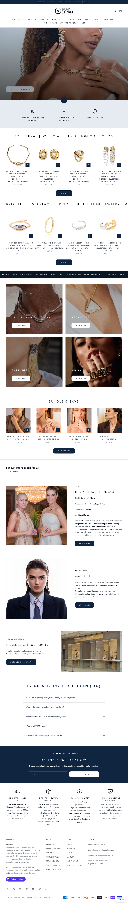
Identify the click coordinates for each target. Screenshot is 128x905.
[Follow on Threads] (20, 889)
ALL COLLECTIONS (74, 865)
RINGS (80, 19)
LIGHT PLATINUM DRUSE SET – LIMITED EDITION (18, 438)
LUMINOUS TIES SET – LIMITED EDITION (110, 438)
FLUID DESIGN (91, 19)
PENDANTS (69, 19)
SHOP (69, 844)
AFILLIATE (70, 853)
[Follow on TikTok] (39, 889)
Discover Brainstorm (21, 662)
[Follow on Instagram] (13, 889)
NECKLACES (57, 19)
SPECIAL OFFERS (108, 19)
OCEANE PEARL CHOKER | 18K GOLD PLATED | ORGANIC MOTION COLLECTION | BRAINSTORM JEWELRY (18, 176)
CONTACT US (72, 861)
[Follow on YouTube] (33, 889)
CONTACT (50, 853)
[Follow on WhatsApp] (46, 889)
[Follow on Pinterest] (27, 889)
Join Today (84, 543)
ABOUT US (50, 844)
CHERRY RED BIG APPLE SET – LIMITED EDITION (49, 438)
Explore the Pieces (20, 89)
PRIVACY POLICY (52, 857)
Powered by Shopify (42, 898)
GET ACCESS (84, 774)
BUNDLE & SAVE (49, 23)
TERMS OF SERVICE (53, 869)
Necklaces (43, 204)
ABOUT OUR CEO (53, 848)
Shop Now (21, 325)
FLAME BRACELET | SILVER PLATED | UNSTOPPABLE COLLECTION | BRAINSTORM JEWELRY (78, 247)
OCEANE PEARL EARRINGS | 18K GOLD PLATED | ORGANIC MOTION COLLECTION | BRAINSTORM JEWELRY (49, 176)
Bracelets (16, 204)
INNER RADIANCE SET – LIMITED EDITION (79, 438)
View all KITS (64, 451)
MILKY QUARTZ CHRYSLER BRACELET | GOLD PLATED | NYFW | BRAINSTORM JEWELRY (49, 245)
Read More (84, 605)
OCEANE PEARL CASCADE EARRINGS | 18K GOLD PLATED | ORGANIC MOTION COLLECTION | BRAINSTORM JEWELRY (109, 176)
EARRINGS (44, 19)
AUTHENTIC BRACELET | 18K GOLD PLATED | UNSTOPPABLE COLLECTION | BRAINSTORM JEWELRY (108, 247)
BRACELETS (32, 19)
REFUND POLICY (52, 861)
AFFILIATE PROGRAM (69, 23)
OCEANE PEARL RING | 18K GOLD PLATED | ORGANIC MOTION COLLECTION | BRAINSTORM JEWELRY (79, 176)
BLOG (83, 23)
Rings (65, 204)
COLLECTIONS (18, 19)
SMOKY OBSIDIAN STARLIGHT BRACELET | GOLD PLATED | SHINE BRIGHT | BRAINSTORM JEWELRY (20, 247)
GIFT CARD (71, 848)
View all (64, 193)
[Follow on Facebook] (7, 889)
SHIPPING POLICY (53, 865)
